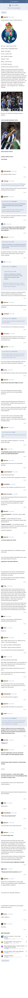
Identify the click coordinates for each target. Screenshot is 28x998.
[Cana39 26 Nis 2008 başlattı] (2, 952)
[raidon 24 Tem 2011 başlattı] (2, 937)
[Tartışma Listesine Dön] (1, 1)
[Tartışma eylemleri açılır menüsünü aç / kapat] (26, 1)
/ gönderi (13, 1)
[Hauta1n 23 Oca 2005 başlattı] (2, 956)
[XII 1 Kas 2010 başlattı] (2, 942)
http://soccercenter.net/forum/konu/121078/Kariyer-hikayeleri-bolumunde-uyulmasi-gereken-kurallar (14, 205)
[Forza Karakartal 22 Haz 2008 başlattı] (2, 946)
